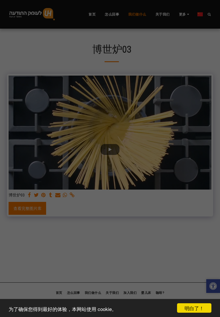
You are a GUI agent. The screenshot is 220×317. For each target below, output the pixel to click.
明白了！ (194, 308)
